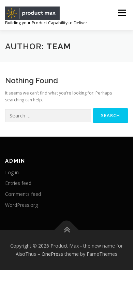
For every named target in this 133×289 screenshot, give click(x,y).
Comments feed (23, 194)
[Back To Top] (67, 230)
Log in (12, 172)
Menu (121, 13)
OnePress (52, 254)
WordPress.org (21, 205)
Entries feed (18, 183)
